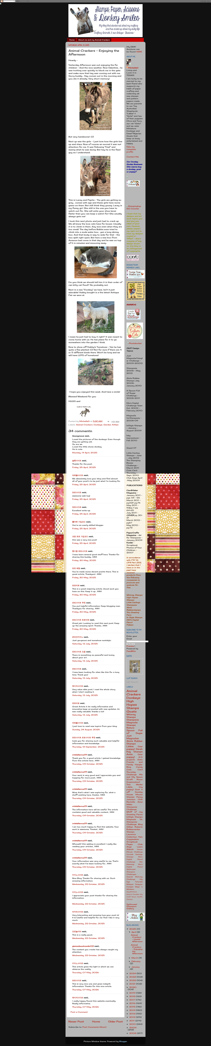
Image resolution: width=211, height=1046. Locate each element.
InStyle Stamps (135, 817)
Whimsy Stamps (131, 715)
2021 (132, 984)
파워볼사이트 (77, 475)
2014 (132, 1010)
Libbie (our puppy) (135, 747)
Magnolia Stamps (132, 723)
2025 (133, 929)
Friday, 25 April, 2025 (84, 467)
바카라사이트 (77, 912)
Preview (130, 646)
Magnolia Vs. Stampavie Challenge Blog (135, 821)
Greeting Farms (135, 814)
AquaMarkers (132, 892)
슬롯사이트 (76, 461)
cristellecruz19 (79, 755)
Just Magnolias (133, 737)
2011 (132, 1021)
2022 (133, 980)
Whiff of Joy (135, 812)
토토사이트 (76, 492)
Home (72, 40)
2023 (133, 977)
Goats (132, 711)
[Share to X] (115, 422)
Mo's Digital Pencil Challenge (135, 859)
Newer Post (76, 1021)
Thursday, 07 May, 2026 (85, 972)
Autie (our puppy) (135, 755)
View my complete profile (131, 149)
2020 (132, 987)
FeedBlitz (131, 651)
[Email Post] (108, 421)
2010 (132, 1024)
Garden (107, 425)
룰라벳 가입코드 (79, 522)
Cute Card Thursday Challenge (135, 772)
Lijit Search (132, 682)
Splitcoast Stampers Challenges (131, 871)
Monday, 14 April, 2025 (84, 453)
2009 (132, 1028)
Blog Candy (135, 767)
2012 (132, 1017)
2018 (132, 996)
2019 (132, 993)
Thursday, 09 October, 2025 (87, 764)
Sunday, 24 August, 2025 (86, 730)
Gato (140, 760)
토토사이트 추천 (79, 603)
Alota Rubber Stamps (135, 742)
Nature (130, 727)
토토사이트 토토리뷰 (80, 620)
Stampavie (133, 719)
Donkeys (98, 425)
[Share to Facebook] (117, 422)
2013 (132, 1014)
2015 (132, 1007)
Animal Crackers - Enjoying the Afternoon (137, 949)
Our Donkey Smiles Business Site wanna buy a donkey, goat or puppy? (134, 167)
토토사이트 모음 (79, 652)
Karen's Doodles (133, 894)
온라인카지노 (77, 637)
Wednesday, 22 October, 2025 (88, 884)
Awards (130, 877)
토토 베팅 (76, 568)
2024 (133, 973)
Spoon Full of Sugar (135, 731)
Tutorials (139, 882)
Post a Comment (79, 1012)
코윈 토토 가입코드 (80, 536)
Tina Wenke (135, 784)
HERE (139, 52)
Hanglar (139, 764)
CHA (140, 799)
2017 (132, 1000)
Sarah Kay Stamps (135, 750)
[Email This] (112, 422)
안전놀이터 (76, 931)
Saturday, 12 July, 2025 (85, 644)
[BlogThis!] (114, 422)
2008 (133, 1033)
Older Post (115, 1021)
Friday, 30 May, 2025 (84, 560)
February (135, 961)
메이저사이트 (77, 686)
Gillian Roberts (135, 827)
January (135, 967)
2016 (132, 1003)
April (134, 932)
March (135, 958)
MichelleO (133, 68)
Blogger (123, 1041)
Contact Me (133, 157)
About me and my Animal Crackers (94, 40)
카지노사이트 (77, 875)
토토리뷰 (75, 585)
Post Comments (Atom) (94, 1027)
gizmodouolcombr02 (83, 946)
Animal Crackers (84, 425)
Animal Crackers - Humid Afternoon (137, 938)
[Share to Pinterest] (118, 422)
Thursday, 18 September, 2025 (88, 747)
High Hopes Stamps (133, 704)
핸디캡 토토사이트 (79, 551)
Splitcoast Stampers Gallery (132, 906)
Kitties (115, 425)
